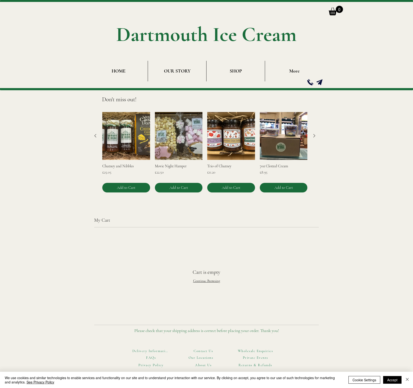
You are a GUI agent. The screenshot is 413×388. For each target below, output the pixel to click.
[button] (336, 10)
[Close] (407, 380)
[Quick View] (126, 136)
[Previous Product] (95, 136)
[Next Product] (314, 136)
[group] (204, 152)
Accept (392, 379)
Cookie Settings (364, 379)
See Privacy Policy (40, 382)
